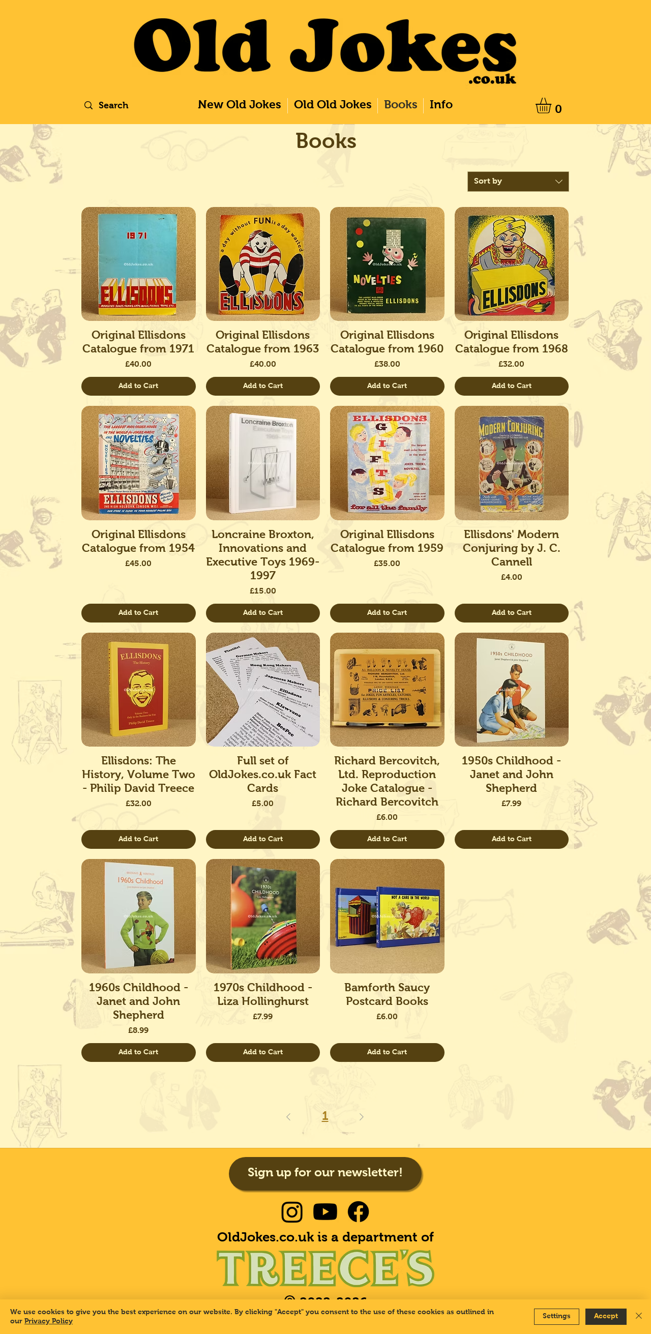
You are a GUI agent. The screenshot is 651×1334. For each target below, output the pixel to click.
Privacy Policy (48, 1321)
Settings (557, 1316)
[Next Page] (362, 1117)
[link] (553, 105)
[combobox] (518, 181)
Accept (606, 1316)
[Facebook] (358, 1212)
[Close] (639, 1317)
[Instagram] (292, 1212)
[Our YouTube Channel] (325, 1212)
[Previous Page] (288, 1117)
